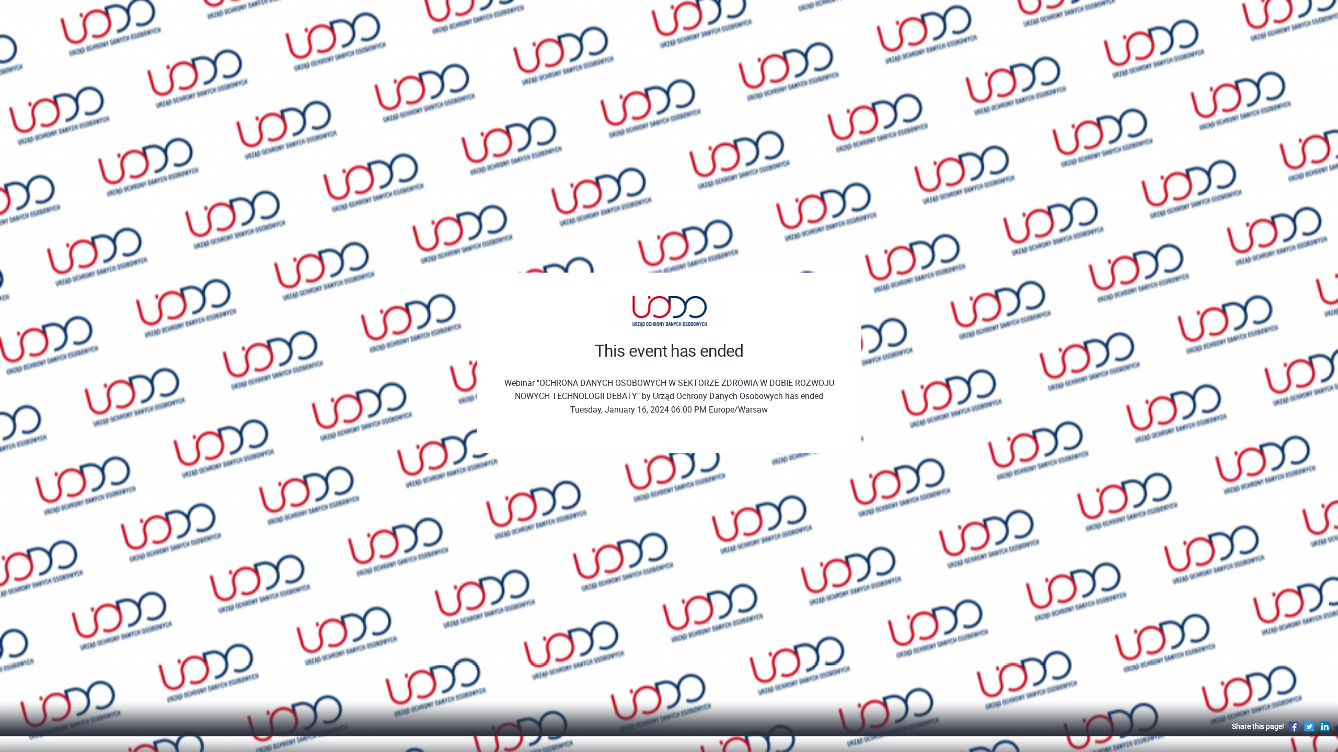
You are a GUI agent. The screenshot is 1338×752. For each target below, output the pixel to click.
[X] (1309, 726)
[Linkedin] (1325, 726)
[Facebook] (1293, 726)
